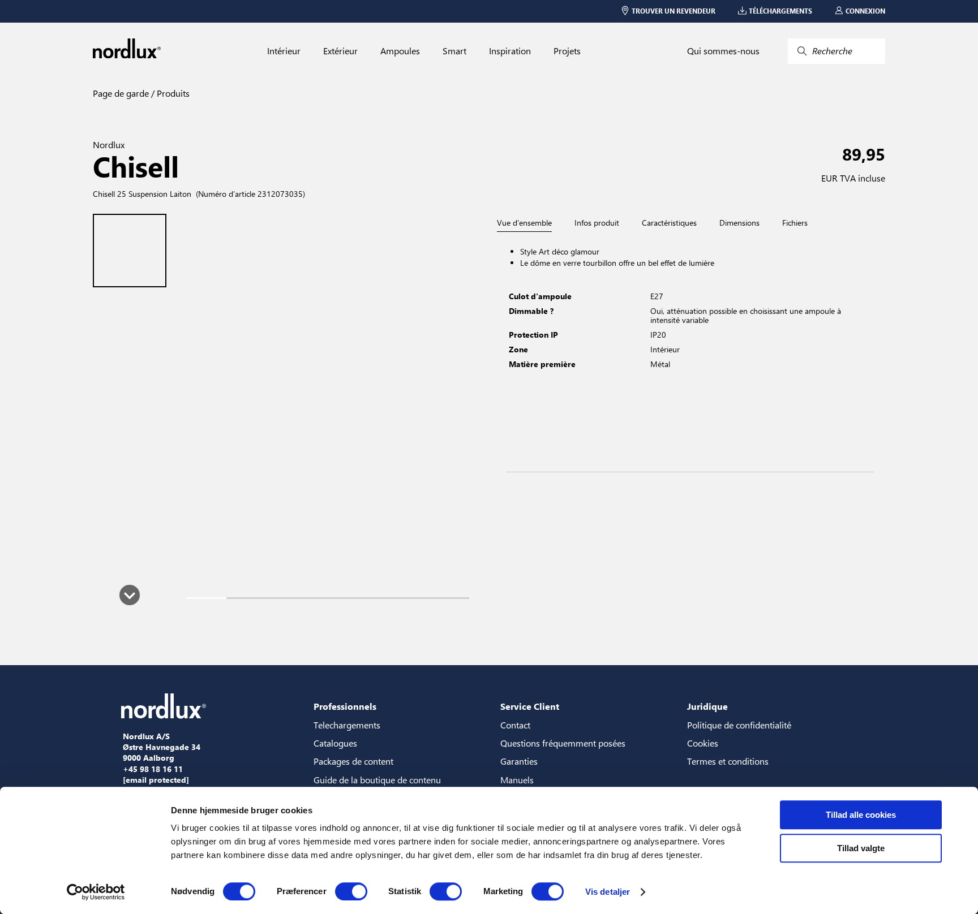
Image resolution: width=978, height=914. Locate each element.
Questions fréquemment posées (562, 743)
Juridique (707, 706)
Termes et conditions (728, 761)
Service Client (529, 706)
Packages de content (353, 761)
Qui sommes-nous (723, 51)
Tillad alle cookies (861, 815)
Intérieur (284, 51)
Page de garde (121, 93)
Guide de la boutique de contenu (377, 780)
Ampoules (400, 51)
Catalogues (335, 743)
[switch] (351, 891)
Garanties (519, 761)
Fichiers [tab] (795, 222)
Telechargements (347, 725)
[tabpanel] (690, 352)
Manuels (517, 780)
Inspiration (510, 51)
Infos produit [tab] (596, 222)
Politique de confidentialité (739, 725)
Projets (567, 51)
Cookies (702, 743)
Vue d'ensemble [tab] (524, 223)
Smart (454, 51)
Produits (172, 93)
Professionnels (345, 706)
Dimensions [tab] (739, 222)
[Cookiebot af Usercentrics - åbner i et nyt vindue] (95, 891)
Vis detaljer (607, 891)
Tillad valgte (861, 848)
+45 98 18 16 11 (153, 769)
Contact (515, 725)
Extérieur (340, 51)
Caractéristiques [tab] (669, 222)
